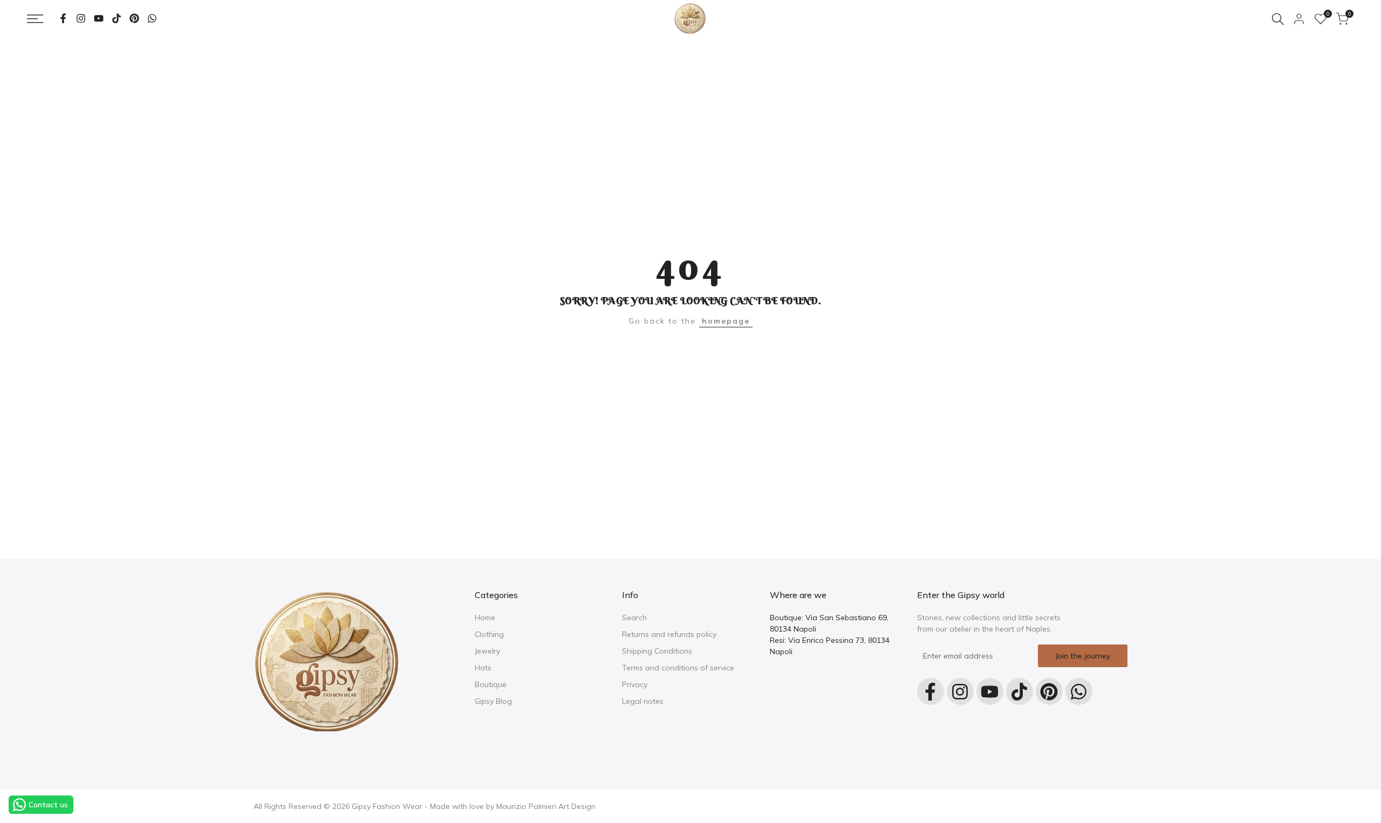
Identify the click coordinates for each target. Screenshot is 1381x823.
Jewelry (487, 651)
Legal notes (643, 701)
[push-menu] (35, 19)
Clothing (489, 634)
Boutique (491, 684)
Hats (483, 668)
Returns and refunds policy (669, 634)
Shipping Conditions (657, 651)
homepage (726, 321)
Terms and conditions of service (678, 668)
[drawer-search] (1278, 19)
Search (634, 617)
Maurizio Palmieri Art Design (546, 806)
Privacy (634, 684)
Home (485, 617)
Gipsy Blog (493, 701)
